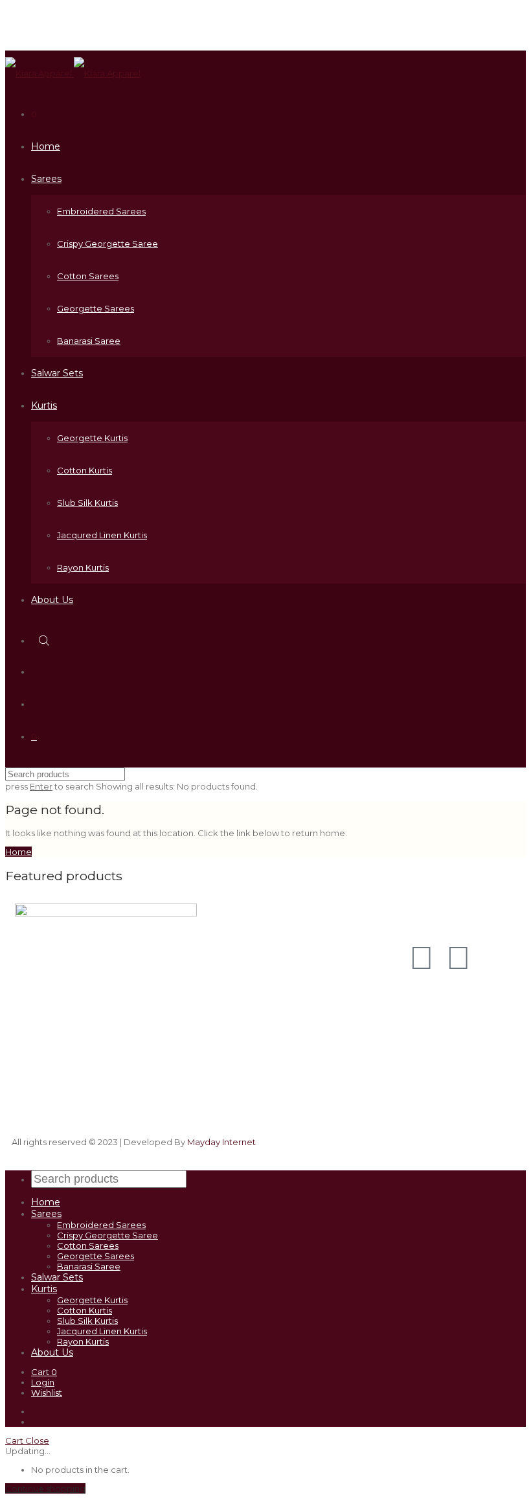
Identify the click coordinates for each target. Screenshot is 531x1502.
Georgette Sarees (95, 308)
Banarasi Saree (88, 341)
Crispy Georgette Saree (107, 243)
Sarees (46, 179)
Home (45, 146)
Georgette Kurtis (92, 438)
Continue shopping (45, 1488)
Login (42, 1382)
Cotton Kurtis (84, 470)
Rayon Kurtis (83, 567)
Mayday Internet (221, 1142)
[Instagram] (421, 958)
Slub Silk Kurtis (87, 502)
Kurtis (44, 405)
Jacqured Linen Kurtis (102, 535)
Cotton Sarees (88, 276)
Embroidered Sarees (101, 211)
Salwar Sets (57, 373)
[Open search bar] (45, 640)
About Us (52, 600)
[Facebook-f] (458, 958)
